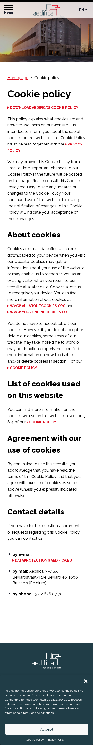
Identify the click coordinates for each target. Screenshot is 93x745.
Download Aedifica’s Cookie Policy (44, 108)
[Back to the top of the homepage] (47, 661)
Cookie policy (35, 739)
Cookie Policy (23, 368)
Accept (46, 729)
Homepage (17, 78)
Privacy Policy (55, 739)
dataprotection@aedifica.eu (43, 560)
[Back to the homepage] (46, 10)
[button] (85, 681)
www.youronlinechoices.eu (38, 312)
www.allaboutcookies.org (38, 306)
